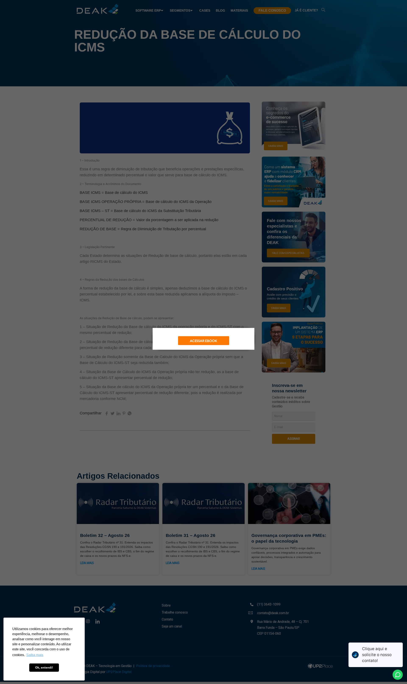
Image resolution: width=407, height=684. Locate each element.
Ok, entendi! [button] (44, 667)
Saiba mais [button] (34, 655)
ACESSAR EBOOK (203, 340)
